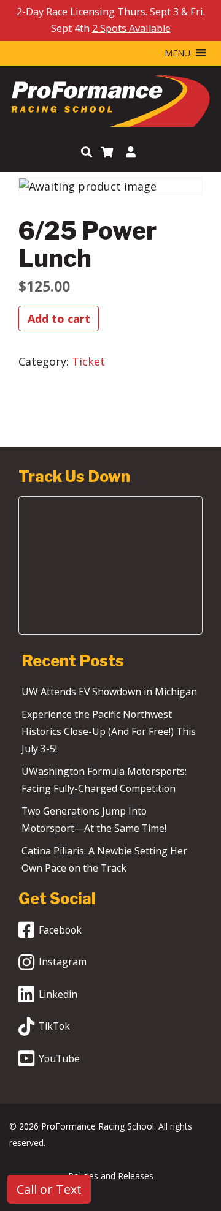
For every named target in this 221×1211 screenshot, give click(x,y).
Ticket (88, 361)
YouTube (59, 1058)
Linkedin (58, 994)
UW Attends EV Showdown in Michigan (109, 691)
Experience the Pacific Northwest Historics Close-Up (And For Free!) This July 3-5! (108, 731)
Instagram (63, 961)
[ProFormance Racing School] (110, 104)
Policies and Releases (110, 1176)
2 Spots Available (131, 28)
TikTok (54, 1026)
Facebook (60, 930)
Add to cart (59, 318)
